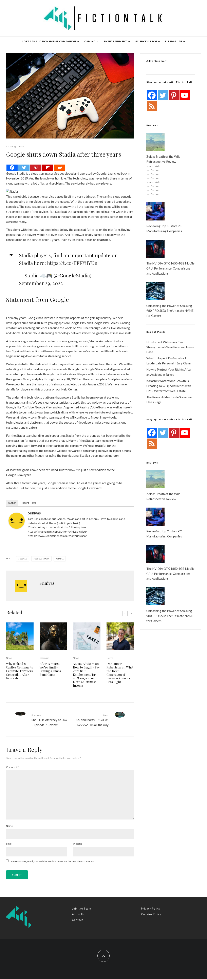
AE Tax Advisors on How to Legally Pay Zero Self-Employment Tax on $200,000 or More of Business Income (86, 674)
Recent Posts (29, 502)
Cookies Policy (151, 914)
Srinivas (34, 513)
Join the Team (81, 908)
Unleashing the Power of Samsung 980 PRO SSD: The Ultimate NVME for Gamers (169, 311)
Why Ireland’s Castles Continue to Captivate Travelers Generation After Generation (19, 671)
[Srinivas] (16, 521)
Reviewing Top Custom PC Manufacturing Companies (164, 228)
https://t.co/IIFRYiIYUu (72, 262)
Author (12, 502)
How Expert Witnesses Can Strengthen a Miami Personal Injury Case (170, 347)
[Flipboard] (47, 168)
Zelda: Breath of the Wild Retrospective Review (163, 159)
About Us (78, 914)
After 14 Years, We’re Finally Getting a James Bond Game (50, 669)
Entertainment (115, 41)
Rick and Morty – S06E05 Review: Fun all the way (91, 720)
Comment (12, 767)
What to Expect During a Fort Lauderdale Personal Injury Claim (168, 360)
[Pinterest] (35, 168)
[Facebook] (12, 168)
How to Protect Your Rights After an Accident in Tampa (169, 372)
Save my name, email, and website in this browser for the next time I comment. (53, 861)
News (21, 146)
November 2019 (17, 178)
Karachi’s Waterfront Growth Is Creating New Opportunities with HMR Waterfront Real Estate (168, 386)
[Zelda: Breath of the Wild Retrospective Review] (155, 142)
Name (9, 825)
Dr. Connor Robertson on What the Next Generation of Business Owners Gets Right (120, 673)
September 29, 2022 (41, 283)
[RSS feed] (152, 106)
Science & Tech (146, 41)
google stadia (42, 559)
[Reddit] (59, 168)
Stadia (60, 559)
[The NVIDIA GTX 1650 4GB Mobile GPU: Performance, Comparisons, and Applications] (155, 249)
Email (9, 843)
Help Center (69, 389)
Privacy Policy (150, 908)
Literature (173, 41)
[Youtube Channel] (185, 95)
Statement (20, 299)
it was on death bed (97, 239)
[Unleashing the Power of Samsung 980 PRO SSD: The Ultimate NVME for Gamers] (155, 291)
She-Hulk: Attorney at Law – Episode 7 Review (49, 720)
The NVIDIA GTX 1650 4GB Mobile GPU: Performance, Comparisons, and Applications (170, 268)
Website (77, 843)
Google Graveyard (18, 475)
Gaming (89, 41)
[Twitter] (24, 168)
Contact (77, 919)
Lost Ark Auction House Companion (49, 41)
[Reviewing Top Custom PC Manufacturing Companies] (155, 211)
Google (23, 559)
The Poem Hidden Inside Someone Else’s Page (169, 399)
